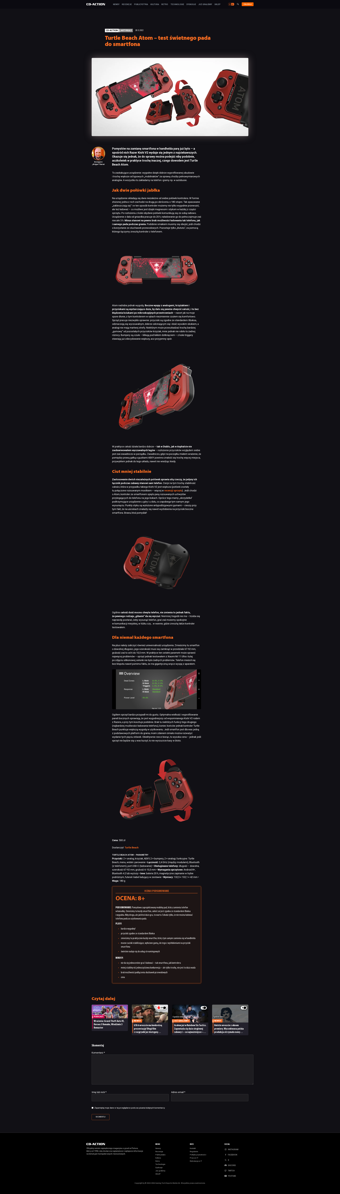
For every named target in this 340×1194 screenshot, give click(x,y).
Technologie (177, 4)
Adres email (178, 1092)
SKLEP (217, 4)
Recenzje (127, 4)
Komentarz (98, 1052)
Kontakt (193, 1148)
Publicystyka (141, 4)
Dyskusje (191, 4)
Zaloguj (248, 4)
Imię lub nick (99, 1092)
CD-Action (112, 30)
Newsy (116, 4)
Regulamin (194, 1152)
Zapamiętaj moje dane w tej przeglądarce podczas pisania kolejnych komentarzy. (129, 1108)
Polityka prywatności (198, 1155)
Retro (164, 4)
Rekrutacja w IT (196, 1161)
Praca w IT (194, 1158)
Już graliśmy (205, 4)
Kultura (154, 4)
